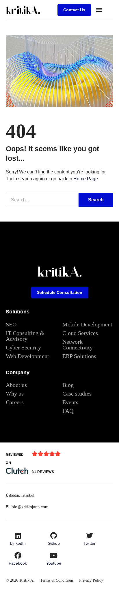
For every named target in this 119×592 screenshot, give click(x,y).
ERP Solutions (79, 356)
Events (70, 402)
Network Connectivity (77, 344)
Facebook (18, 563)
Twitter (89, 543)
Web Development (27, 356)
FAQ (67, 411)
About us (16, 385)
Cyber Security (23, 347)
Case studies (77, 393)
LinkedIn (18, 543)
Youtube (53, 563)
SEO (11, 324)
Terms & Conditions (56, 580)
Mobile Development (87, 324)
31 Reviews (43, 472)
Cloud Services (80, 333)
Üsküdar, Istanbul (20, 495)
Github (54, 543)
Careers (15, 402)
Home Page (85, 178)
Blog (68, 385)
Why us (15, 393)
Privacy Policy (91, 580)
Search (96, 199)
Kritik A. (27, 580)
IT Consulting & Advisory (25, 336)
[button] (99, 10)
